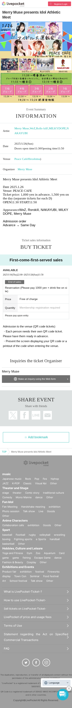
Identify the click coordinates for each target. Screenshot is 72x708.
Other (53, 483)
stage (5, 492)
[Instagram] (46, 662)
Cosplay (31, 562)
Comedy (7, 497)
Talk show (29, 511)
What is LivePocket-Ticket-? (23, 591)
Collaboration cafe (13, 525)
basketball (8, 543)
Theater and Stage (15, 488)
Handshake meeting (33, 506)
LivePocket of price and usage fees (27, 617)
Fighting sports (23, 539)
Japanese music (12, 478)
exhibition (54, 506)
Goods (51, 511)
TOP (4, 451)
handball (55, 539)
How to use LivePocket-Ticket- (25, 600)
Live (41, 511)
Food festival (51, 576)
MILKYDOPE (57, 128)
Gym (29, 553)
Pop (37, 478)
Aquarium (49, 553)
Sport (6, 530)
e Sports (41, 539)
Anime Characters (15, 520)
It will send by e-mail (47, 415)
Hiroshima (34, 158)
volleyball (44, 534)
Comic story (32, 492)
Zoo (38, 553)
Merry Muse (21, 128)
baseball (7, 534)
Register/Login (60, 4)
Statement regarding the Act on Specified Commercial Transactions (36, 637)
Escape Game (42, 557)
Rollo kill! (42, 128)
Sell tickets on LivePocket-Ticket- (25, 608)
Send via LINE (36, 415)
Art (4, 580)
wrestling (59, 534)
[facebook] (36, 662)
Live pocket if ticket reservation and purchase (13, 4)
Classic (27, 483)
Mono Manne (24, 497)
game (15, 557)
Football (20, 534)
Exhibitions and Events (18, 567)
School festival (18, 580)
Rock (28, 478)
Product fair (9, 571)
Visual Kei (40, 483)
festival (39, 571)
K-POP (16, 483)
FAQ (6, 648)
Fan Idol (7, 502)
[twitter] (26, 662)
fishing (27, 557)
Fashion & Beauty (12, 562)
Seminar (35, 576)
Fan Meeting (9, 506)
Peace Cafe (21, 158)
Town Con (20, 576)
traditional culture (53, 492)
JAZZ (5, 483)
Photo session (10, 511)
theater (17, 492)
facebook (24, 415)
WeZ (32, 128)
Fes (45, 478)
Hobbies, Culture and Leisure (22, 548)
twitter (13, 415)
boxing (6, 539)
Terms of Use (13, 625)
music (6, 474)
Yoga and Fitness (12, 553)
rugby (32, 534)
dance (39, 497)
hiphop (55, 478)
